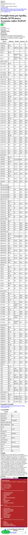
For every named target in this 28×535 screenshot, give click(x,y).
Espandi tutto (4, 32)
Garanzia (5, 513)
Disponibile (3, 27)
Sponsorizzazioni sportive (9, 497)
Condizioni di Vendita (8, 509)
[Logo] (15, 9)
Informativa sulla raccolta (9, 532)
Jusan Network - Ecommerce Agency (16, 526)
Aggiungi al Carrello (5, 31)
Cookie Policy (6, 517)
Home (4, 521)
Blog (4, 499)
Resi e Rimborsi (7, 514)
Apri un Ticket (6, 508)
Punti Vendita (6, 500)
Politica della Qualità (8, 524)
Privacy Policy (6, 516)
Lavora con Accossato (8, 502)
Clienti (4, 496)
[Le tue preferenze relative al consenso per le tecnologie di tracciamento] (25, 532)
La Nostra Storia (7, 493)
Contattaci (5, 501)
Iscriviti (16, 477)
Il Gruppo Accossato (8, 492)
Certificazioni (6, 512)
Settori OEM (6, 495)
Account (2, 5)
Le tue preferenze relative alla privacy (15, 529)
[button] (2, 11)
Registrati (6, 7)
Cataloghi (5, 522)
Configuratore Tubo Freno (9, 525)
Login (2, 7)
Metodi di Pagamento (8, 510)
